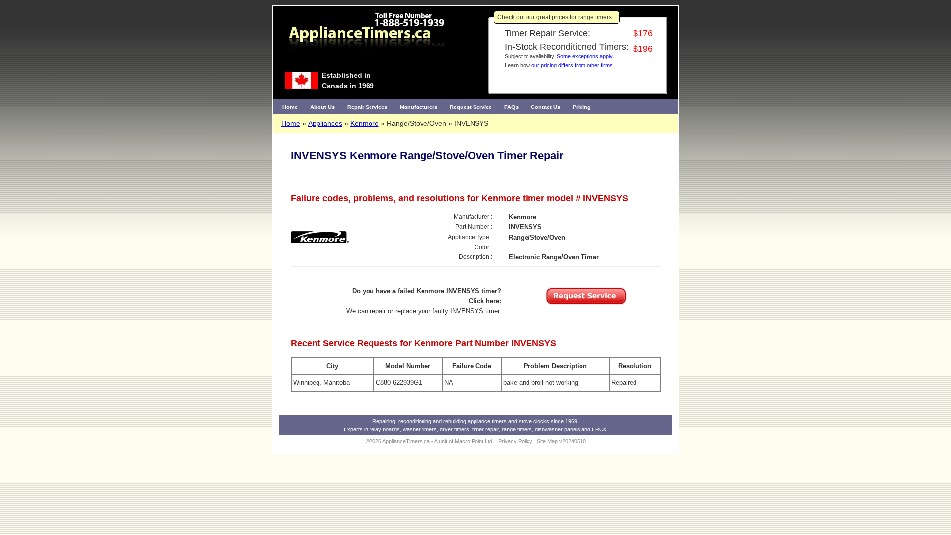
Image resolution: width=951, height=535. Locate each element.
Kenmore (364, 123)
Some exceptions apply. (585, 56)
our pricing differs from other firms (572, 65)
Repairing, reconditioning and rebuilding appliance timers (439, 421)
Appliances (325, 123)
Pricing (582, 107)
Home (290, 107)
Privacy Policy (515, 441)
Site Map (547, 441)
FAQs (511, 107)
